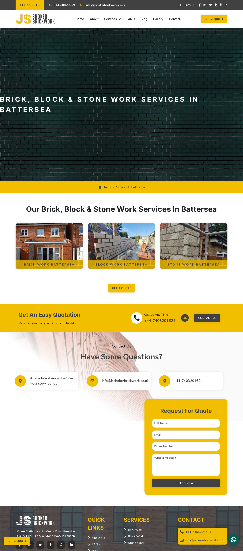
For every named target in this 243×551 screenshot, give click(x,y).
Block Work (136, 536)
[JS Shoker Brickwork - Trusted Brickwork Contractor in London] (35, 19)
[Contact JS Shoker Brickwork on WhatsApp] (233, 539)
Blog (144, 19)
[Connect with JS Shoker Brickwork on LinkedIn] (226, 5)
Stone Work (136, 543)
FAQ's (130, 19)
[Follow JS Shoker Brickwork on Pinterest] (221, 5)
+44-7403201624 (159, 320)
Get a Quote (29, 5)
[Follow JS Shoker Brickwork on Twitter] (210, 5)
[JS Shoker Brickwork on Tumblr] (50, 545)
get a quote (121, 288)
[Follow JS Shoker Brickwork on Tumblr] (216, 5)
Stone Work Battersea (193, 264)
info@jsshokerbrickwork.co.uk (124, 380)
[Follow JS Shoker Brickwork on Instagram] (205, 5)
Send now (186, 483)
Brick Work (135, 530)
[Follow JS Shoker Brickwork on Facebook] (200, 5)
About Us (98, 538)
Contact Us (207, 318)
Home (80, 19)
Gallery (158, 19)
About (94, 19)
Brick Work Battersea (49, 264)
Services (110, 19)
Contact (174, 19)
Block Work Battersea (121, 264)
